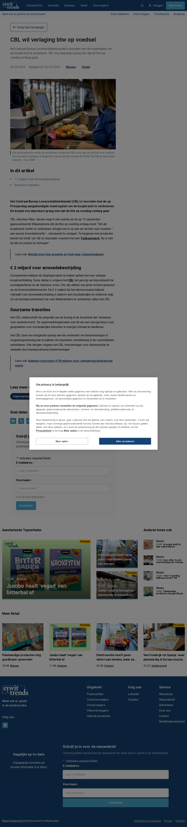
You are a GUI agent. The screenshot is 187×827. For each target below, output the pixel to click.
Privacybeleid (43, 430)
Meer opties (62, 441)
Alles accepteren (125, 441)
